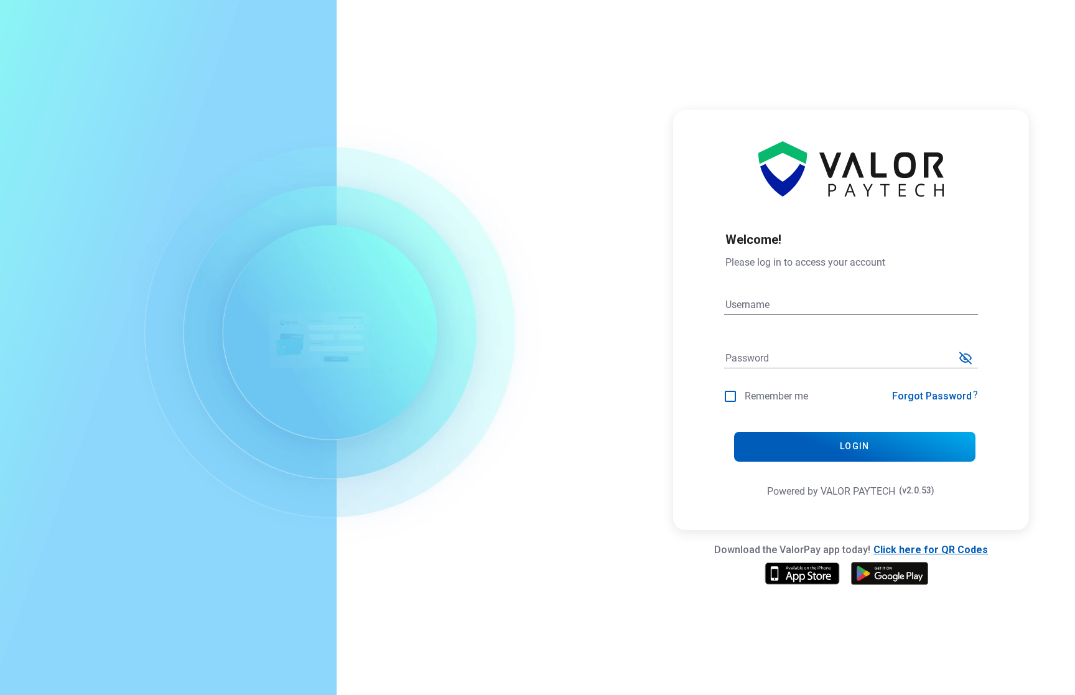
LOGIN (854, 446)
